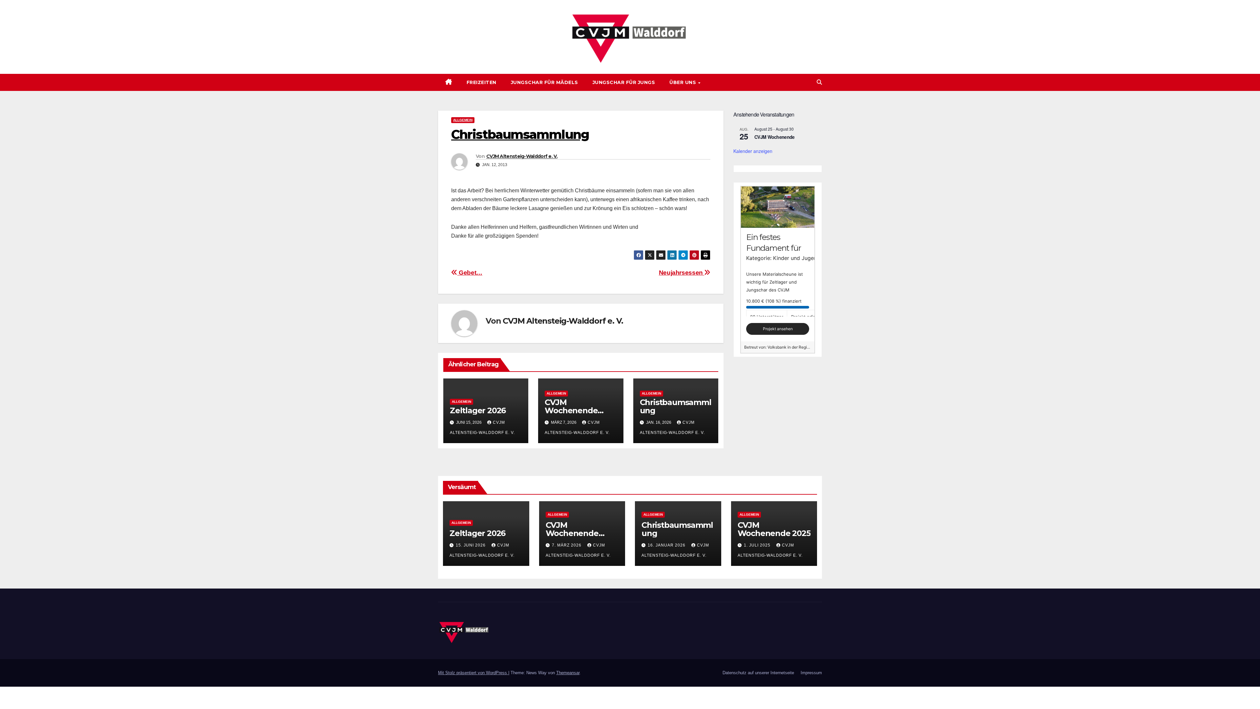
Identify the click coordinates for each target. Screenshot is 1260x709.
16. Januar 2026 (667, 545)
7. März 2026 (567, 545)
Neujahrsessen (681, 272)
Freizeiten (481, 82)
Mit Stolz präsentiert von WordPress (473, 672)
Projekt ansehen (778, 328)
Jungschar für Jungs (624, 82)
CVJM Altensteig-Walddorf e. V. (521, 156)
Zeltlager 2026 (478, 410)
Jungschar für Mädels (544, 82)
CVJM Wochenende (774, 137)
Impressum (811, 672)
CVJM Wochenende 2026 (571, 410)
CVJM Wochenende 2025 (774, 529)
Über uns (683, 82)
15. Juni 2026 (471, 545)
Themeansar (567, 672)
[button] (819, 82)
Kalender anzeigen (752, 151)
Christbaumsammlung (675, 406)
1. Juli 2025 (758, 545)
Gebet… (469, 272)
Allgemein (462, 120)
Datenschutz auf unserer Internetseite (758, 672)
